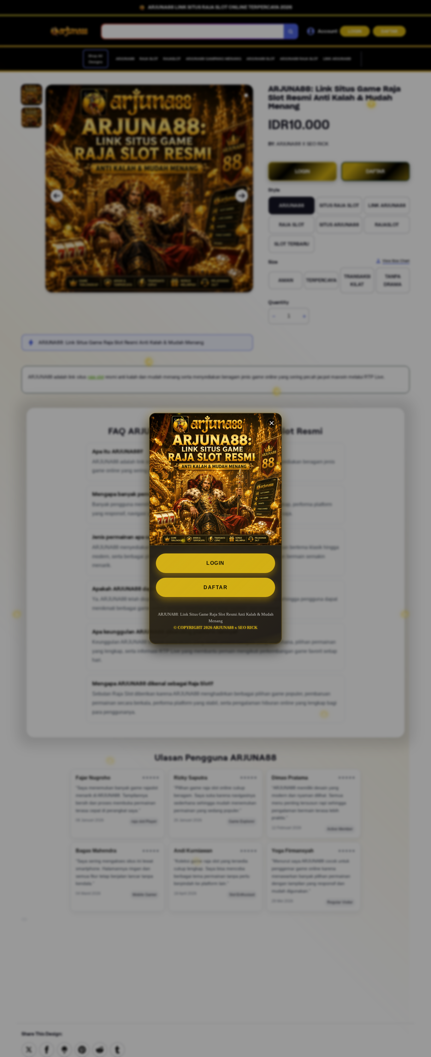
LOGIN (215, 563)
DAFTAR (215, 587)
